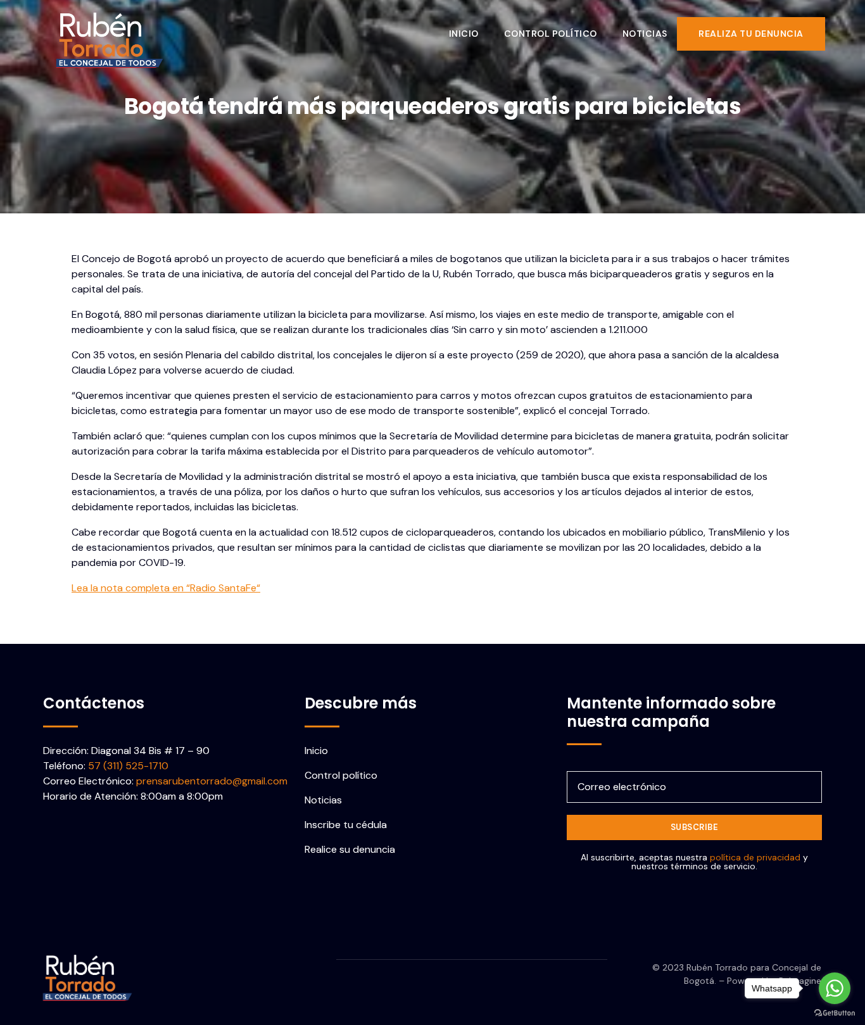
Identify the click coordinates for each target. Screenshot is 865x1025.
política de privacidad (755, 857)
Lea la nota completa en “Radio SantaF (161, 587)
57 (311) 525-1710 (128, 765)
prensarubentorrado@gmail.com (211, 781)
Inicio (464, 33)
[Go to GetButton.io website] (834, 1012)
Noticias (644, 33)
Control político (550, 33)
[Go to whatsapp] (834, 988)
